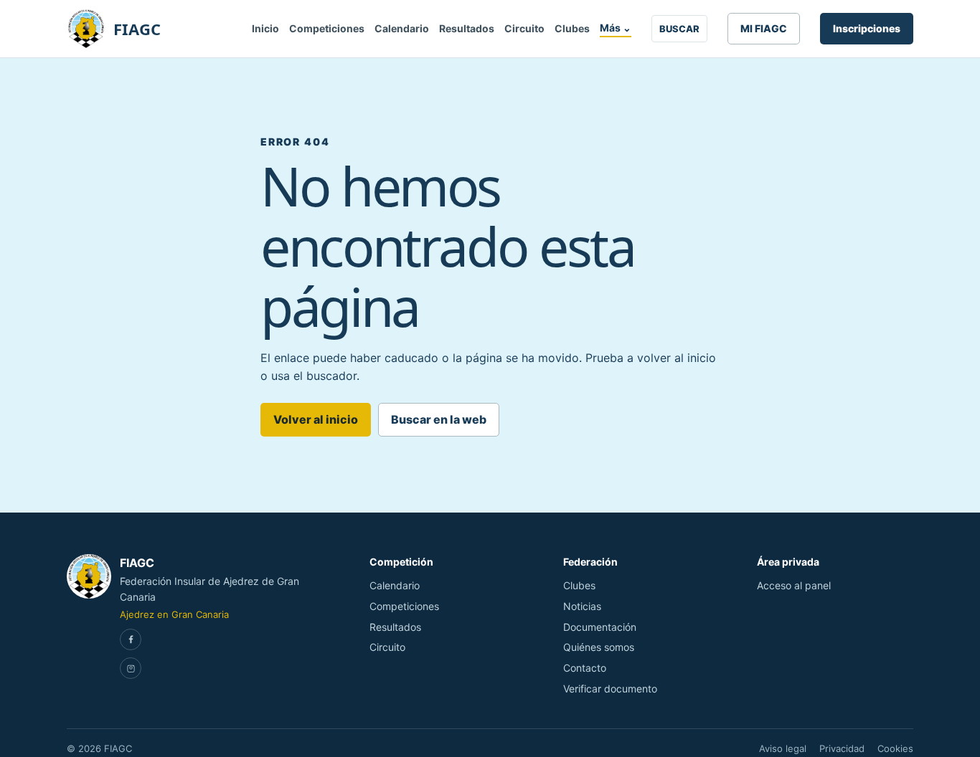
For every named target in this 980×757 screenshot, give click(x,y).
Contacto (584, 668)
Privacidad (841, 748)
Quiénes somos (598, 647)
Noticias (582, 606)
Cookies (895, 748)
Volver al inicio (315, 419)
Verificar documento (610, 688)
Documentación (599, 627)
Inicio (265, 28)
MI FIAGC (763, 28)
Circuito (524, 28)
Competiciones (326, 28)
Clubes (572, 28)
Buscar (679, 28)
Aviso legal (782, 748)
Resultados (466, 28)
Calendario (401, 28)
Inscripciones (866, 28)
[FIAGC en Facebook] (130, 639)
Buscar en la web (438, 419)
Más (615, 28)
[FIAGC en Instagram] (130, 668)
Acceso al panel (794, 585)
